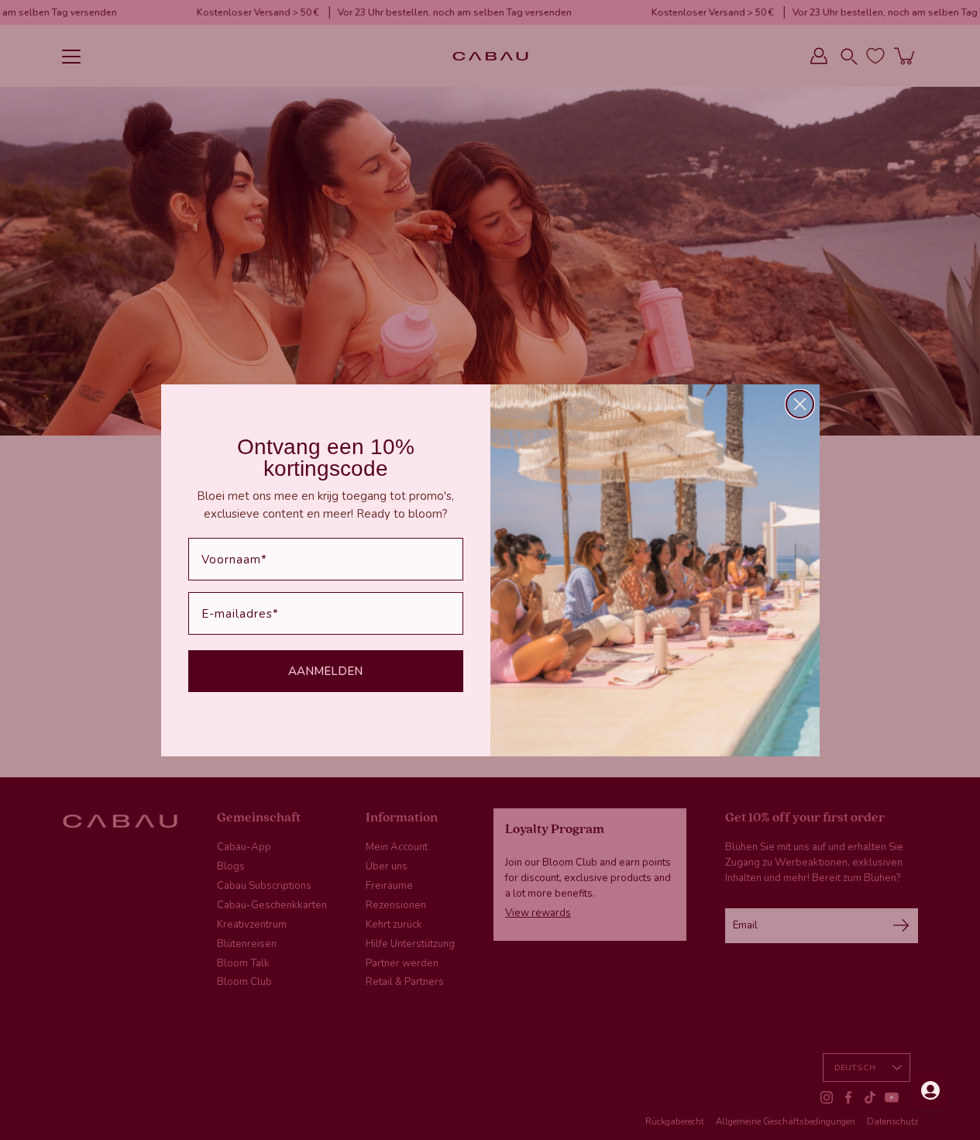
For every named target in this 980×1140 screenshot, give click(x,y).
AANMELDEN (325, 671)
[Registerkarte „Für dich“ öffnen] (930, 1090)
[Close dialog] (799, 404)
